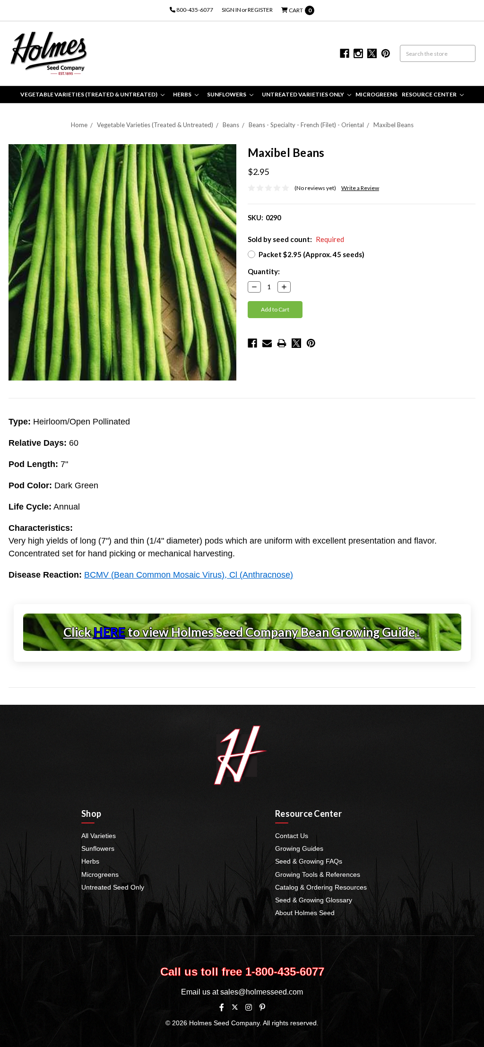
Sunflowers (227, 94)
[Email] (267, 343)
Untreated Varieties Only (303, 94)
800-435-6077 (194, 9)
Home (79, 125)
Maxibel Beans (393, 125)
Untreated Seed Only (112, 887)
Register (260, 9)
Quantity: (264, 271)
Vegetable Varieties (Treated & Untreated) (89, 94)
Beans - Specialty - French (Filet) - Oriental (306, 125)
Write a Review (360, 187)
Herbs (182, 94)
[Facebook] (252, 343)
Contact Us (291, 835)
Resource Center (430, 94)
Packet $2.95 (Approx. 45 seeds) (311, 254)
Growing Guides (299, 848)
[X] (235, 1007)
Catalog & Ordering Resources (321, 887)
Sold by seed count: (296, 239)
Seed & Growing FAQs (308, 861)
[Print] (281, 343)
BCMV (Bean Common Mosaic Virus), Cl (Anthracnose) (188, 575)
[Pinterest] (311, 343)
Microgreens (376, 94)
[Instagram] (248, 1007)
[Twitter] (296, 343)
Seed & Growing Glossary (313, 900)
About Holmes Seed (305, 913)
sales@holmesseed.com (261, 992)
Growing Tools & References (317, 874)
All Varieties (98, 835)
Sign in (231, 9)
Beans (231, 125)
